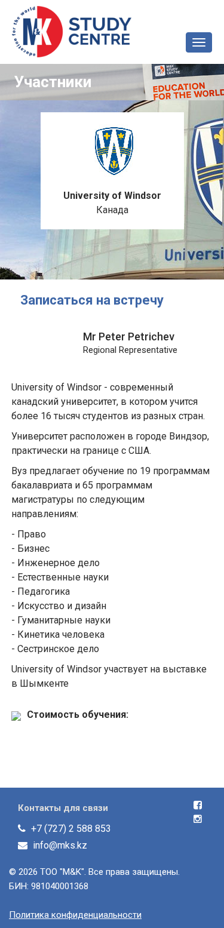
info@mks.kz (60, 845)
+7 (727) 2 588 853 (71, 828)
